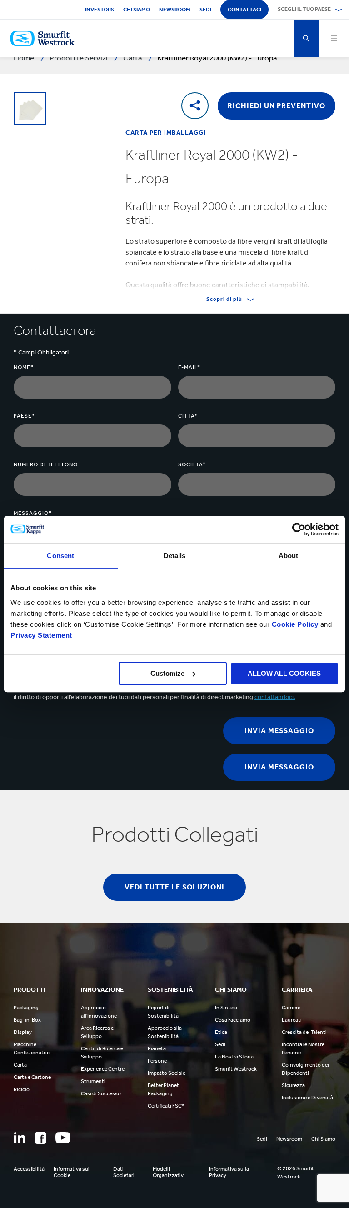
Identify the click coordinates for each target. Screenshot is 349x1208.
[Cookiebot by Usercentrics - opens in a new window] (299, 529)
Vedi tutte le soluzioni (174, 887)
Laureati (292, 1020)
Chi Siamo (323, 1139)
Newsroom (174, 9)
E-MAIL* (189, 367)
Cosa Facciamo (232, 1020)
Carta (20, 1065)
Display (23, 1032)
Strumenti (93, 1081)
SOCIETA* (192, 464)
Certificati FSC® (166, 1106)
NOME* (24, 367)
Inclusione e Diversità (307, 1097)
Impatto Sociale (166, 1073)
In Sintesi (226, 1007)
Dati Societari (124, 1172)
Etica (221, 1032)
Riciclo (22, 1089)
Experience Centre (103, 1069)
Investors (99, 9)
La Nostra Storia (234, 1056)
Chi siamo (136, 9)
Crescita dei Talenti (304, 1032)
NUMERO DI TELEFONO (46, 464)
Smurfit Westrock (236, 1069)
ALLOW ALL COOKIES (284, 673)
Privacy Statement (41, 635)
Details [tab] (175, 555)
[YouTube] (62, 1137)
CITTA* (188, 416)
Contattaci (244, 9)
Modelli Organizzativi (169, 1172)
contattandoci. (274, 697)
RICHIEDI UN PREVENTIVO (276, 105)
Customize (167, 673)
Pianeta (157, 1048)
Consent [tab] (60, 555)
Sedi (205, 9)
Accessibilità (29, 1169)
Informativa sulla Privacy (229, 1172)
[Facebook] (40, 1138)
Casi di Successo (101, 1093)
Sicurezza (293, 1085)
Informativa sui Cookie (72, 1172)
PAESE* (24, 416)
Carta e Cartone (32, 1077)
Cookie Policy (295, 624)
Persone (157, 1061)
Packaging (26, 1007)
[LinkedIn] (19, 1137)
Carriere (291, 1007)
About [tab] (289, 555)
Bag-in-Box (27, 1020)
